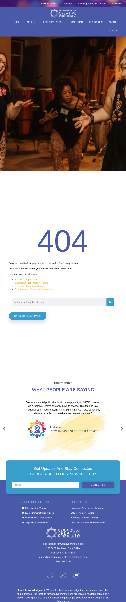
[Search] (110, 302)
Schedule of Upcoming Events (30, 286)
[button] (4, 428)
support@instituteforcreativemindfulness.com (63, 557)
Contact (114, 30)
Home (16, 22)
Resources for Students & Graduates (33, 289)
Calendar (77, 22)
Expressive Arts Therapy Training (31, 282)
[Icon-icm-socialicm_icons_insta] (63, 575)
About (112, 22)
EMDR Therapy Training (27, 279)
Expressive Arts (51, 22)
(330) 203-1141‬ (63, 561)
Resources (96, 22)
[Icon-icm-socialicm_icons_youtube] (76, 575)
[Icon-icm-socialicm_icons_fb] (50, 575)
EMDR (29, 22)
